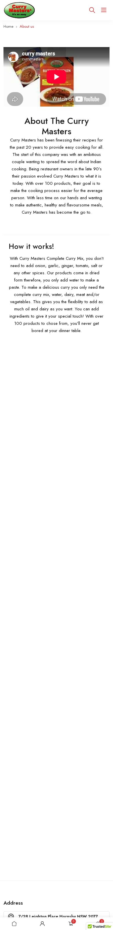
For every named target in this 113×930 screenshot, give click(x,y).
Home (8, 26)
